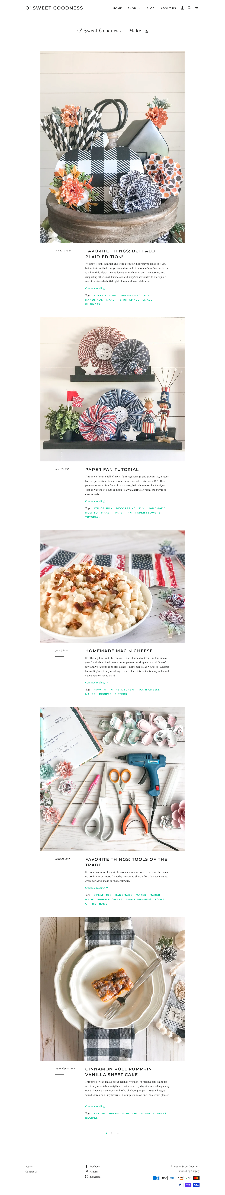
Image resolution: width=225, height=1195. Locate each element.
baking (99, 1113)
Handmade (94, 299)
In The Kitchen (122, 689)
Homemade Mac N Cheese (119, 650)
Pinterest (94, 1171)
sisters (121, 694)
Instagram (95, 1176)
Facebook (94, 1166)
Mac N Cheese (148, 689)
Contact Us (31, 1171)
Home (117, 8)
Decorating (131, 295)
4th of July (103, 508)
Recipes (105, 694)
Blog (150, 8)
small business (139, 899)
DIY (146, 295)
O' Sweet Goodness (54, 8)
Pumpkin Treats (153, 1113)
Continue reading (95, 288)
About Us (168, 8)
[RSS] (146, 31)
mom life (129, 1113)
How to (91, 512)
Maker (111, 299)
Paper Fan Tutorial (112, 469)
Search (29, 1166)
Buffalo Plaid (106, 295)
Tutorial (92, 517)
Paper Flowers (148, 512)
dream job (103, 894)
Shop (132, 8)
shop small (129, 299)
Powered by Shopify (189, 1170)
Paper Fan (123, 512)
